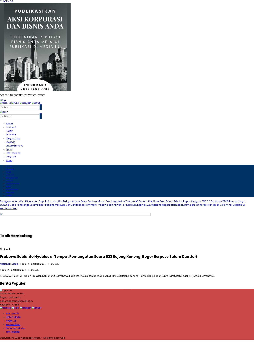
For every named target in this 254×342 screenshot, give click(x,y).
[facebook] (5, 103)
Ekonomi (11, 134)
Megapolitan (13, 138)
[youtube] (36, 103)
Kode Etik (11, 320)
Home (9, 123)
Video (9, 160)
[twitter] (15, 103)
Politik (9, 131)
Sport (9, 149)
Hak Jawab (12, 313)
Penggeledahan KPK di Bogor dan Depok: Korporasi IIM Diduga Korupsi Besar (43, 201)
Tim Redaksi (13, 331)
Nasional (11, 127)
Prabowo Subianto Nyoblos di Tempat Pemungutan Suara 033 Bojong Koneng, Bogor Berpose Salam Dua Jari (98, 256)
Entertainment (14, 145)
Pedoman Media (15, 328)
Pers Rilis (11, 156)
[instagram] (25, 103)
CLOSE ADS (7, 1)
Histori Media (13, 317)
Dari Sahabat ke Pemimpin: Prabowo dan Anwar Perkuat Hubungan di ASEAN (110, 205)
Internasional (13, 153)
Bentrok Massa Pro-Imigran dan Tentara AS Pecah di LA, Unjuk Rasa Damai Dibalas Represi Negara (144, 201)
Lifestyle (10, 142)
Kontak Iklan (13, 324)
